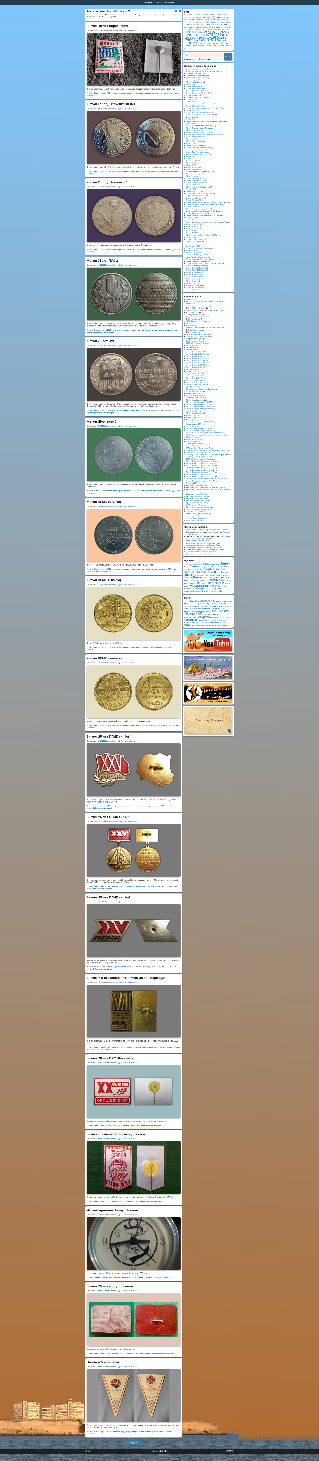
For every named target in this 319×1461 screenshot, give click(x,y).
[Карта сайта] (89, 1451)
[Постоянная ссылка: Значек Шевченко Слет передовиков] (134, 1195)
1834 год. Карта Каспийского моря (199, 336)
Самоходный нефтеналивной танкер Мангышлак (204, 204)
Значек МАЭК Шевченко (195, 244)
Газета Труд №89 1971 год (196, 378)
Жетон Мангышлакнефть (195, 169)
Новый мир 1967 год (193, 345)
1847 (204, 17)
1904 (208, 25)
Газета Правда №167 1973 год (197, 356)
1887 (203, 22)
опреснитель (165, 93)
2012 (223, 46)
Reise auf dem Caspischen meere (198, 334)
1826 (220, 15)
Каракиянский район (222, 575)
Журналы (215, 571)
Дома (197, 570)
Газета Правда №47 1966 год (197, 361)
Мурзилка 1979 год (193, 483)
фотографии (224, 625)
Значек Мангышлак (193, 110)
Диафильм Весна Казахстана (197, 498)
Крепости (216, 577)
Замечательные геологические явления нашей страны (206, 479)
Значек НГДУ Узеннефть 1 (196, 239)
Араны (206, 563)
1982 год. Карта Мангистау (196, 511)
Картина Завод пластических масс (199, 514)
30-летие (116, 1277)
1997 (227, 43)
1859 (228, 17)
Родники (207, 589)
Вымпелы (98, 1432)
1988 (108, 1353)
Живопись (201, 572)
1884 (196, 22)
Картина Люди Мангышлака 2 (197, 516)
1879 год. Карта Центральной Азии (199, 448)
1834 (228, 15)
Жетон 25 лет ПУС (101, 341)
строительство (219, 623)
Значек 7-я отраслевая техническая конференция (126, 977)
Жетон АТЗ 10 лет (193, 161)
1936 (213, 27)
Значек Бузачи (191, 237)
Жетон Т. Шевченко (193, 139)
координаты (220, 608)
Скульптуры (188, 591)
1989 (109, 725)
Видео (225, 563)
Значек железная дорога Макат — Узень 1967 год (205, 108)
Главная (148, 2)
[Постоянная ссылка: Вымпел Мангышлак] (134, 1423)
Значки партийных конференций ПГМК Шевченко (204, 211)
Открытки (214, 585)
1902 (203, 24)
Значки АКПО (191, 102)
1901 (198, 25)
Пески (223, 586)
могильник (212, 615)
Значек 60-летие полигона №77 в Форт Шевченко (204, 215)
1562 (185, 15)
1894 (226, 22)
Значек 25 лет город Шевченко (111, 1286)
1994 (217, 43)
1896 (186, 24)
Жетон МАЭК (191, 156)
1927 (203, 27)
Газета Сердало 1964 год (195, 380)
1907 (216, 24)
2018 (189, 48)
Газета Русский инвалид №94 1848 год (201, 422)
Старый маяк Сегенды (196, 330)
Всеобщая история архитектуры (198, 501)
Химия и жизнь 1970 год (195, 393)
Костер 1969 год (192, 426)
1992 (208, 43)
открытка (229, 617)
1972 (201, 34)
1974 (217, 35)
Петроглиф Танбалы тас (213, 547)
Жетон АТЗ (190, 159)
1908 (220, 25)
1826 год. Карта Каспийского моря (199, 306)
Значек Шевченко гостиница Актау (199, 148)
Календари (199, 575)
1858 (225, 17)
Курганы (212, 580)
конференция (147, 1047)
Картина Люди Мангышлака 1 (197, 518)
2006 (210, 46)
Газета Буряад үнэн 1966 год (197, 385)
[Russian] (230, 1451)
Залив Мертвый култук (196, 308)
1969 (226, 32)
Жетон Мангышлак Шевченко (197, 91)
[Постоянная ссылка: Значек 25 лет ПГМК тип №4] (134, 797)
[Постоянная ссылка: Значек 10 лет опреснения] (134, 87)
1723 (206, 15)
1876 (228, 20)
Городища (205, 567)
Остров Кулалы (194, 332)
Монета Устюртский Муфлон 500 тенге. (201, 93)
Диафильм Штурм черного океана (199, 496)
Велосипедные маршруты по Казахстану (201, 389)
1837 (185, 17)
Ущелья (204, 591)
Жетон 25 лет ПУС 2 (102, 260)
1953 (199, 29)
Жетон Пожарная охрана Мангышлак (200, 128)
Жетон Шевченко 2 (102, 421)
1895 (229, 22)
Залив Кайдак (193, 312)
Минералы (202, 583)
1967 (213, 31)
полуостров (210, 620)
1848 (208, 17)
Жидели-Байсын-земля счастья (198, 317)
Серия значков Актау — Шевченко (199, 154)
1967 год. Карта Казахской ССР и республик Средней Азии (208, 455)
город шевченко (127, 93)
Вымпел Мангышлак (103, 1362)
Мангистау (169, 2)
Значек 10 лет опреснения (107, 25)
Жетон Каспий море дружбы (196, 174)
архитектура (220, 601)
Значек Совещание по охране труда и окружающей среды (208, 222)
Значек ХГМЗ (191, 189)
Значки (97, 93)
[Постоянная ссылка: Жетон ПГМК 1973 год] (134, 563)
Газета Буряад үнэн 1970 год (197, 382)
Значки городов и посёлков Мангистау (200, 69)
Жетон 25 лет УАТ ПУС (194, 224)
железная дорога (219, 606)
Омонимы (98, 1277)
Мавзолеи (225, 580)
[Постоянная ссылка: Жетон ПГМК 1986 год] (134, 641)
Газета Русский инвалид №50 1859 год (201, 409)
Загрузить (133, 1443)
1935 (210, 27)
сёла (227, 622)
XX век (197, 601)
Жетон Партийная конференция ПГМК (200, 113)
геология (192, 604)
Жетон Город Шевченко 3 (107, 182)
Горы (211, 567)
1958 (215, 29)
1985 (209, 40)
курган (187, 611)
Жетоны (97, 171)
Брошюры (215, 564)
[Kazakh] (227, 1451)
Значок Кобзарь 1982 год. (195, 95)
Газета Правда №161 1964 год (197, 365)
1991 (204, 43)
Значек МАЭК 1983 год (194, 246)
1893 (222, 22)
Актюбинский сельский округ (193, 564)
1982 (188, 40)
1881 (192, 22)
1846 (199, 17)
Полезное (187, 589)
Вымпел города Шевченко (196, 80)
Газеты (195, 566)
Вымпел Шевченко (193, 185)
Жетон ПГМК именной (104, 658)
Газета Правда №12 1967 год (197, 358)
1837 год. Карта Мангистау (196, 341)
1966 (205, 31)
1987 (223, 40)
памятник (191, 619)
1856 (221, 17)
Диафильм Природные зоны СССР (199, 485)
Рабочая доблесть (193, 350)
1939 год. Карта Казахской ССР (198, 398)
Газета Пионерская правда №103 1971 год (202, 474)
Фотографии (218, 591)
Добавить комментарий (128, 30)
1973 (109, 171)
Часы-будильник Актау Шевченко (114, 1210)
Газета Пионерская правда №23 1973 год (201, 468)
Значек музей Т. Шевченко (196, 145)
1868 (189, 20)
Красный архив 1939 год (195, 424)
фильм (187, 625)
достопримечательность (198, 606)
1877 (185, 22)
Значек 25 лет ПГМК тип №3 (108, 816)
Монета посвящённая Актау (196, 73)
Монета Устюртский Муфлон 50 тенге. (200, 172)
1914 (189, 27)
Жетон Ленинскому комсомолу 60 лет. (200, 209)
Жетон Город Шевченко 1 (195, 82)
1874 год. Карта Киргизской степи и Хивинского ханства (207, 435)
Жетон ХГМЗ (191, 165)
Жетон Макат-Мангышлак (195, 141)
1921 (196, 27)
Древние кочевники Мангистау (205, 552)
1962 (227, 29)
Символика (121, 10)
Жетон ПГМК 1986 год (104, 580)
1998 (186, 46)
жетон (138, 171)
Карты (188, 577)
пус (162, 330)
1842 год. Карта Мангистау (196, 505)
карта (204, 609)
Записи (158, 2)
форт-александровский (199, 625)
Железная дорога (212, 569)
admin (113, 30)
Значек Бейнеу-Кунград (195, 150)
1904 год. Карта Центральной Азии (199, 457)
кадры (200, 609)
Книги (197, 577)
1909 (225, 25)
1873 (212, 19)
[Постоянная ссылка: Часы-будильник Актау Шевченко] (134, 1271)
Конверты (206, 578)
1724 (210, 15)
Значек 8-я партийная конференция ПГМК (202, 115)
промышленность (192, 622)
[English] (232, 1451)
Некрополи (199, 585)
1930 (206, 27)
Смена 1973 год (192, 299)
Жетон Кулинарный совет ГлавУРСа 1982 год (203, 235)
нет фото (203, 617)
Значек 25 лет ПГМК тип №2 (108, 897)
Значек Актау (191, 119)
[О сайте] (86, 1451)
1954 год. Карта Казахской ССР (198, 452)
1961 (223, 29)
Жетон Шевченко (192, 176)
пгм (169, 725)
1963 (187, 32)
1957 (211, 29)
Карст (188, 323)
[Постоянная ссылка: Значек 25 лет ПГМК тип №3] (134, 878)
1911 (185, 27)
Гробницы (221, 566)
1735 (213, 15)
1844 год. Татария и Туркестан (197, 343)
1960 (219, 29)
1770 (217, 15)
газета (186, 604)
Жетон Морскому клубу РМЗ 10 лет (199, 132)
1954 (204, 29)
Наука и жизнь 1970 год (195, 371)
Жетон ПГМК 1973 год (104, 501)
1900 (194, 24)
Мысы (186, 586)
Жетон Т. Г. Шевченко (194, 228)
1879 (189, 22)
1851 (213, 17)
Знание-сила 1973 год (194, 444)
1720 (203, 15)
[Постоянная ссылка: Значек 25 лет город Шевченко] (134, 1347)
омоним (149, 1277)
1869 (193, 20)
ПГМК (170, 569)
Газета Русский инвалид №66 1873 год (201, 402)
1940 (223, 27)
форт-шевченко (213, 625)
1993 (110, 1277)
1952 (196, 29)
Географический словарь (195, 339)
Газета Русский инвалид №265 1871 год (201, 428)
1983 (195, 40)
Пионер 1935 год (192, 347)
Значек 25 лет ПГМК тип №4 (108, 736)
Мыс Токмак (192, 325)
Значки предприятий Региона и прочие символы (204, 71)
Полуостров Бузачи (195, 315)
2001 (190, 46)
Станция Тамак (203, 541)
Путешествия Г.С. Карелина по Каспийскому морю (205, 310)
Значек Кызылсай (192, 220)
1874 (218, 20)
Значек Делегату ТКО (194, 200)
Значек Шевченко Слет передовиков (116, 1134)
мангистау (139, 93)
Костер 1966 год (192, 446)
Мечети (193, 583)
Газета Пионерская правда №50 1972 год (201, 470)
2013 (228, 46)
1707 (199, 15)
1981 (108, 93)
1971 (194, 34)
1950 (192, 29)
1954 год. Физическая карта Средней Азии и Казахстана (207, 450)
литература (197, 611)
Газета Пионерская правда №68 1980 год (201, 465)
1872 (207, 20)
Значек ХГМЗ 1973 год (194, 191)
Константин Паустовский (195, 395)
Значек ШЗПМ (191, 99)
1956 (208, 29)
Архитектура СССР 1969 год (197, 503)
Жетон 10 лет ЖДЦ (193, 226)
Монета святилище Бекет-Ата (197, 75)
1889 (207, 22)
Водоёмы (187, 567)
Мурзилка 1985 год (193, 441)
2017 (185, 48)
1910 (229, 25)
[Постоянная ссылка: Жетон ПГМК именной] (134, 719)
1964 (193, 32)
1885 (199, 22)
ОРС (139, 1125)
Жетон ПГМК (191, 231)
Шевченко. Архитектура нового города (212, 530)
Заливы (225, 572)
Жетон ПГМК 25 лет (193, 233)
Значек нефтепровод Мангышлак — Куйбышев (204, 104)
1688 (196, 15)
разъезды (204, 623)
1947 (185, 29)
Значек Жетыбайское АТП (196, 198)
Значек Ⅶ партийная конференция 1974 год (202, 193)
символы (165, 171)
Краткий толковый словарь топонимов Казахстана (205, 328)
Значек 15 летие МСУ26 (195, 106)
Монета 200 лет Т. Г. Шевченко (197, 97)
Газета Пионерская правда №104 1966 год (202, 481)
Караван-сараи (208, 575)
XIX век (191, 601)
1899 (190, 24)
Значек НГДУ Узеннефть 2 (196, 242)
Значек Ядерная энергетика (196, 183)
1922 (199, 27)
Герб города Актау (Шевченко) (197, 78)
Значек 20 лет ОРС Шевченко (110, 1058)
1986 (109, 647)
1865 (185, 20)
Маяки (186, 583)
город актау (115, 93)
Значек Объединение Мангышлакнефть (201, 248)
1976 (187, 37)
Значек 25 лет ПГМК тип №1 (197, 89)
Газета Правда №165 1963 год (197, 367)
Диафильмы (189, 570)
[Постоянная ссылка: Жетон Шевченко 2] (134, 482)
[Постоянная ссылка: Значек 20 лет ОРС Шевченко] (134, 1119)
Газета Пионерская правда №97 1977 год (201, 472)
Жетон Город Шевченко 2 (195, 137)
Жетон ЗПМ (190, 84)
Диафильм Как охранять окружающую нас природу (205, 487)
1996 (222, 43)
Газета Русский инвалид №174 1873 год (201, 404)
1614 (192, 15)
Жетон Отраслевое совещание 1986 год (201, 126)
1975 (225, 34)
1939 (218, 27)
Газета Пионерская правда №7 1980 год (201, 463)
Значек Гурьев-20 (192, 207)
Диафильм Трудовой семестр (197, 494)
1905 (212, 25)
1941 (226, 27)
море (218, 615)
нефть (213, 617)
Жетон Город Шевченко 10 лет (111, 104)
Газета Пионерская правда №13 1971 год (201, 476)
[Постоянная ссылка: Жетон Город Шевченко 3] (134, 243)
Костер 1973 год (192, 420)
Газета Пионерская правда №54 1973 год (201, 461)
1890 (212, 22)
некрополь (190, 617)
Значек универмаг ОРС (195, 178)
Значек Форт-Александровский (197, 152)
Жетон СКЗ (190, 143)
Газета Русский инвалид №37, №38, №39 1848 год (205, 433)
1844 (196, 17)
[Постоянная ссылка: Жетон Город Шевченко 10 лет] (134, 165)
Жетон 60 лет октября (194, 130)
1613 (189, 15)
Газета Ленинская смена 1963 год (199, 509)
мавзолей (207, 612)
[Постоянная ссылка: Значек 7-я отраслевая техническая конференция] (134, 1039)
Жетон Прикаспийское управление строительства (205, 134)
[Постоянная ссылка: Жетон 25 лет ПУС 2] (134, 321)
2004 (203, 46)
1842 (192, 17)
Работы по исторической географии (199, 507)
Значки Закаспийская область (197, 196)
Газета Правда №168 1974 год (197, 354)
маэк (157, 93)
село (211, 622)
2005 (207, 46)
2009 (218, 46)
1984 (109, 330)
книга (209, 608)
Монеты (227, 583)
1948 (189, 29)
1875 (223, 20)
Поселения (198, 588)
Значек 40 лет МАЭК (194, 86)
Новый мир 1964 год (193, 411)
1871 (202, 20)
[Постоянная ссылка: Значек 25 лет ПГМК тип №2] (134, 958)
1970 (187, 34)
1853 (218, 17)
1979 (208, 37)
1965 (199, 32)
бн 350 (229, 601)
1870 (198, 20)
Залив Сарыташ (194, 319)
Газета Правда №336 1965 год (197, 363)
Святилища (217, 588)
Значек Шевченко (192, 117)
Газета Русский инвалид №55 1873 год (201, 406)
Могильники (215, 583)
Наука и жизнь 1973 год (195, 374)
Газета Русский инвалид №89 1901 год (201, 431)
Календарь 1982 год (207, 554)
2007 (214, 46)
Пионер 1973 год (192, 369)
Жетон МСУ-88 (191, 250)
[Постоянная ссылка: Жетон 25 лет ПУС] (134, 402)
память (160, 250)
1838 (189, 17)
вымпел (116, 1432)
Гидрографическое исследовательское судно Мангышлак (208, 202)
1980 (215, 37)
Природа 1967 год (193, 387)
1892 (219, 22)
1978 (202, 37)
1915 (192, 27)
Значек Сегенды (192, 218)
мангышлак (149, 93)
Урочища (196, 591)
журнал (187, 609)
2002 (195, 46)
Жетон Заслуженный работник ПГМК (200, 187)
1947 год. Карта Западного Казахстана (200, 459)
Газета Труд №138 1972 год (196, 376)
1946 (230, 27)
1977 (195, 37)
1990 (199, 43)
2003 (199, 46)
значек (138, 806)
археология (207, 600)
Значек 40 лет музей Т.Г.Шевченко (199, 213)
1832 (224, 15)
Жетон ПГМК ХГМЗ (193, 167)
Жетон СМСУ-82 (192, 163)
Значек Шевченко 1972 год (196, 180)
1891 (215, 22)
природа (221, 620)
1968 (220, 31)
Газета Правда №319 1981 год (197, 352)
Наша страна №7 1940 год (196, 520)
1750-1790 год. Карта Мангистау (198, 321)
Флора (210, 591)
